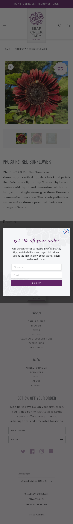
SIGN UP (36, 283)
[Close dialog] (66, 231)
